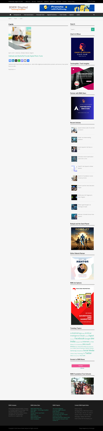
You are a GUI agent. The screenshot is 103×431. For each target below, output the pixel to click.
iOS (90, 342)
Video (71, 355)
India (72, 341)
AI (71, 333)
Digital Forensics (52, 14)
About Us (28, 1)
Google (87, 338)
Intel (81, 342)
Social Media (88, 350)
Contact (64, 1)
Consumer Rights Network (59, 410)
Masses (27, 53)
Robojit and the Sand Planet (37, 413)
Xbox (78, 355)
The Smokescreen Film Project (60, 414)
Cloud (82, 335)
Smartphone (80, 350)
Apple (83, 333)
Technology (80, 353)
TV (84, 353)
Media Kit (52, 1)
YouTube (82, 355)
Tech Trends (63, 14)
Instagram (78, 342)
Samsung (73, 351)
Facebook (79, 338)
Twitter (88, 353)
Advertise (46, 1)
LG (77, 344)
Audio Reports (56, 411)
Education (72, 338)
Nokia (71, 348)
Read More (11, 69)
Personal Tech (40, 14)
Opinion (71, 14)
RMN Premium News (36, 417)
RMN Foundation (35, 419)
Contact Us (55, 420)
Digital (91, 335)
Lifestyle (23, 53)
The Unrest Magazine (58, 408)
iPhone (72, 344)
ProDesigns (91, 428)
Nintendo (91, 346)
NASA (88, 346)
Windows (75, 355)
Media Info (40, 1)
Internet (86, 341)
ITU (75, 344)
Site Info (34, 1)
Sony (75, 353)
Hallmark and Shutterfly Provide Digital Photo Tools (26, 56)
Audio (78, 14)
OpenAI (78, 348)
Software (72, 353)
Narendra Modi (82, 346)
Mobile (72, 346)
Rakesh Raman (90, 348)
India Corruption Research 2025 (60, 419)
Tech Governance (28, 14)
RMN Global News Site (36, 408)
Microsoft (87, 344)
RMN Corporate (34, 416)
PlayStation (82, 348)
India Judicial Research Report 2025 (61, 417)
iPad (92, 342)
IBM (92, 338)
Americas (18, 53)
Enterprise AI (17, 14)
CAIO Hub (58, 1)
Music (76, 346)
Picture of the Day (57, 416)
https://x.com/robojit (92, 1)
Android (75, 333)
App (80, 333)
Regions (32, 53)
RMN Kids (33, 411)
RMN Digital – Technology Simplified (39, 410)
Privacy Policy (71, 1)
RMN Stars (33, 414)
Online (74, 348)
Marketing (80, 344)
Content (86, 336)
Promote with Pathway (58, 413)
